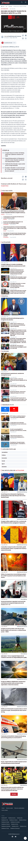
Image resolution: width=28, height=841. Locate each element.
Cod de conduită (5, 810)
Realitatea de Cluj (5, 820)
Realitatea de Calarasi (14, 820)
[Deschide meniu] (25, 2)
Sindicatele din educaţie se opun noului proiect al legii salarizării (15, 164)
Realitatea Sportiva (11, 817)
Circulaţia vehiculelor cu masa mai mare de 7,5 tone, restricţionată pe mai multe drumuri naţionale (15, 169)
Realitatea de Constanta (15, 822)
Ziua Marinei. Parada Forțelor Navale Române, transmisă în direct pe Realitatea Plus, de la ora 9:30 (14, 235)
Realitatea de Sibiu (14, 824)
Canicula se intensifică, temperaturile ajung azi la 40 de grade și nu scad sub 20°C (13, 736)
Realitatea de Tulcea (5, 828)
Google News (4, 185)
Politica (2, 214)
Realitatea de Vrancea (14, 36)
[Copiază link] (23, 35)
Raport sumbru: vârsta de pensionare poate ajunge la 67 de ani (18, 380)
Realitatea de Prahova (6, 824)
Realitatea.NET (4, 817)
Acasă (3, 6)
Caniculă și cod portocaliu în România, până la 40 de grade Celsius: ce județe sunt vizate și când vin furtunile (13, 548)
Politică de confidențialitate (19, 808)
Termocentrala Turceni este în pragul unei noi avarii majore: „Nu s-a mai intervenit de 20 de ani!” (18, 399)
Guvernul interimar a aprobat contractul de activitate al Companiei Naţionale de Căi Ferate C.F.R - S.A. (13, 603)
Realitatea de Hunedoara (15, 828)
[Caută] (21, 2)
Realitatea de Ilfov (15, 826)
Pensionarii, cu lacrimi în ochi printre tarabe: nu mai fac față (18, 386)
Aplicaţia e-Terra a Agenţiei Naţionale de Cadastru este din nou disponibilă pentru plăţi (14, 656)
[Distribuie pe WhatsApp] (23, 38)
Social (4, 230)
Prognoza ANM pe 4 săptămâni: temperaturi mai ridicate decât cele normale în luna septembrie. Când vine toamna (13, 683)
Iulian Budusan (23, 785)
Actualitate (10, 6)
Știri (6, 6)
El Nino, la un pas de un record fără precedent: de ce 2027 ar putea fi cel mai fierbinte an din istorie (13, 575)
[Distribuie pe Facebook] (26, 35)
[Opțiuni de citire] (25, 838)
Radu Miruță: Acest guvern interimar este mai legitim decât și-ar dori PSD (18, 347)
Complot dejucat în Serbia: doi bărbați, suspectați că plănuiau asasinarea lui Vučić (14, 154)
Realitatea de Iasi (23, 826)
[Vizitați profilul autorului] (2, 37)
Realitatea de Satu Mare (6, 826)
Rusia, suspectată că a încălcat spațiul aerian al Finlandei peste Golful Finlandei (14, 762)
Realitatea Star (19, 817)
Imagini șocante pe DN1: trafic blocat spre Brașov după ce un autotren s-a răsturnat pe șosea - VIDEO (13, 630)
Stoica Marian (24, 599)
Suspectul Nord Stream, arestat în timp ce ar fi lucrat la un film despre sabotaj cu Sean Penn (18, 292)
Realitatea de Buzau (22, 820)
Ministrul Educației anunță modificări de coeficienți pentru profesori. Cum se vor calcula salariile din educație (12, 789)
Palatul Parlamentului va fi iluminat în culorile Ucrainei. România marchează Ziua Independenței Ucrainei (14, 160)
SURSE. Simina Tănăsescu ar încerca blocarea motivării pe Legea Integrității (17, 325)
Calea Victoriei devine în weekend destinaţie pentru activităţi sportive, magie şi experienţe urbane (14, 228)
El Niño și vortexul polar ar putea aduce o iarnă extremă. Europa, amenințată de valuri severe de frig (14, 710)
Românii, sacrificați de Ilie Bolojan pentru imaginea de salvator (12, 319)
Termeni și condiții (9, 808)
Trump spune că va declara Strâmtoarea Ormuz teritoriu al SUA (13, 217)
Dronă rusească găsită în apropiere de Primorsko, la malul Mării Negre (13, 222)
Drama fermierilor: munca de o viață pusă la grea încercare (18, 392)
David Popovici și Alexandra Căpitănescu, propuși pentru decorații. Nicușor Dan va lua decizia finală (13, 495)
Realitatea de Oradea (5, 822)
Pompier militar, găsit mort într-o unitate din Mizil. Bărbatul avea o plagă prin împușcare (13, 522)
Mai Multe (14, 794)
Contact (3, 808)
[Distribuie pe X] (26, 38)
